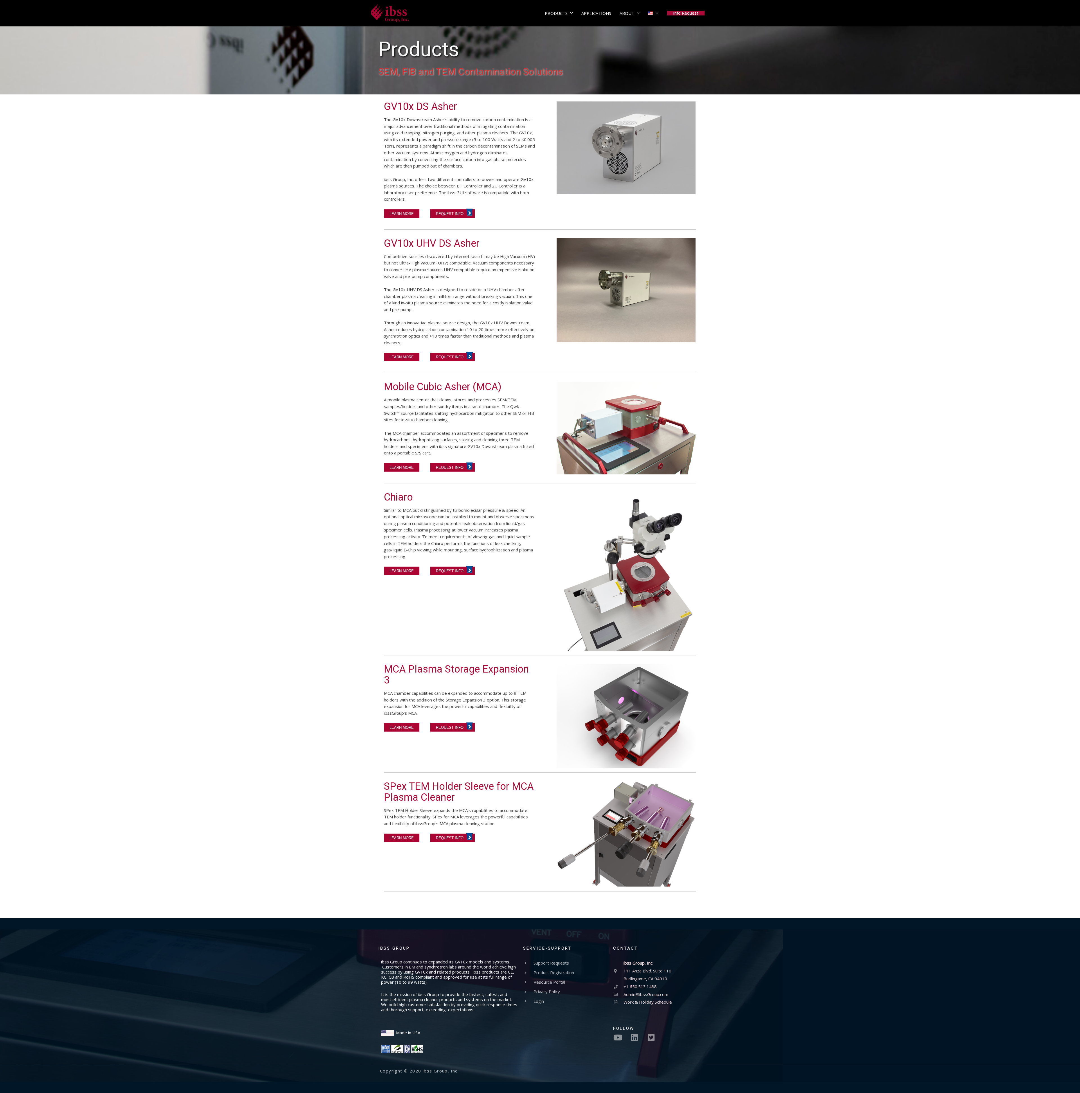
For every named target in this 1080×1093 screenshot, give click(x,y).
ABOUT (627, 13)
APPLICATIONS (596, 13)
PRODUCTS (556, 13)
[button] (686, 13)
